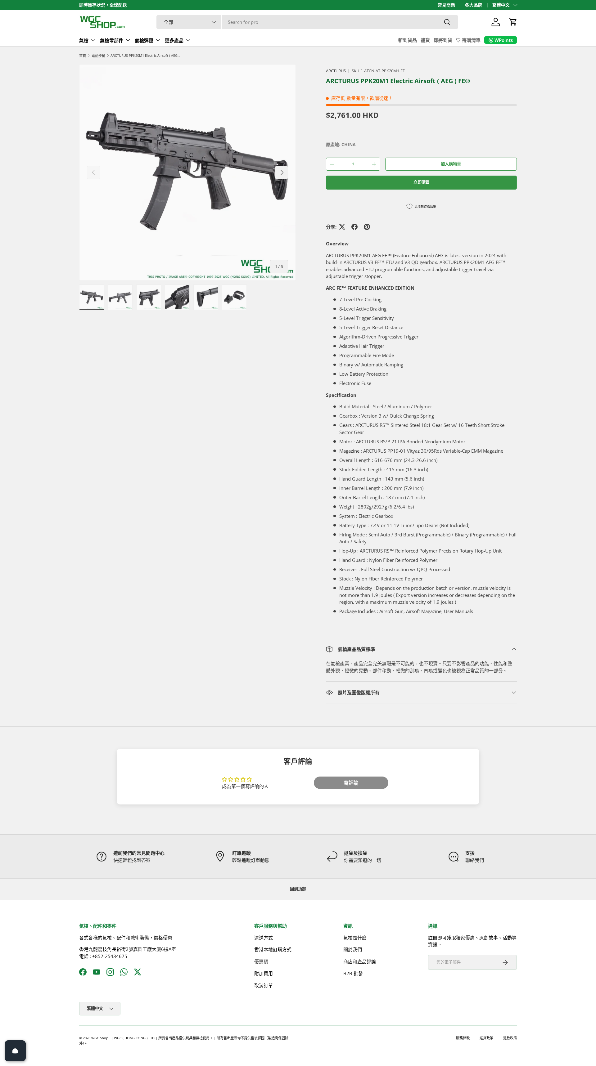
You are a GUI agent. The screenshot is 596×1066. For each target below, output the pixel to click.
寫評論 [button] (351, 782)
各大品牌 (473, 5)
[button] (513, 22)
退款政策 (510, 1038)
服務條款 (463, 1038)
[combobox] (307, 22)
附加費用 (263, 973)
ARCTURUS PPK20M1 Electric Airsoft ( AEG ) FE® (145, 55)
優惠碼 (261, 961)
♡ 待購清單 (468, 40)
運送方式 (263, 937)
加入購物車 (451, 164)
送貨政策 (486, 1038)
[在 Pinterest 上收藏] (367, 227)
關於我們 (352, 949)
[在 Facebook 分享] (354, 227)
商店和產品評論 (359, 961)
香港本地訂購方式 (272, 949)
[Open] (15, 1050)
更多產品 (174, 40)
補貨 (425, 40)
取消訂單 (263, 985)
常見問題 (446, 5)
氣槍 (83, 40)
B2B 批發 (353, 973)
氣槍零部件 (111, 40)
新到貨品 (407, 40)
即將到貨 (443, 40)
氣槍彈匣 (144, 40)
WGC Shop (100, 1038)
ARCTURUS (336, 71)
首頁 (82, 55)
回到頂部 (298, 889)
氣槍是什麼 (355, 937)
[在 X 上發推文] (342, 227)
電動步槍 (98, 55)
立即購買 (421, 182)
